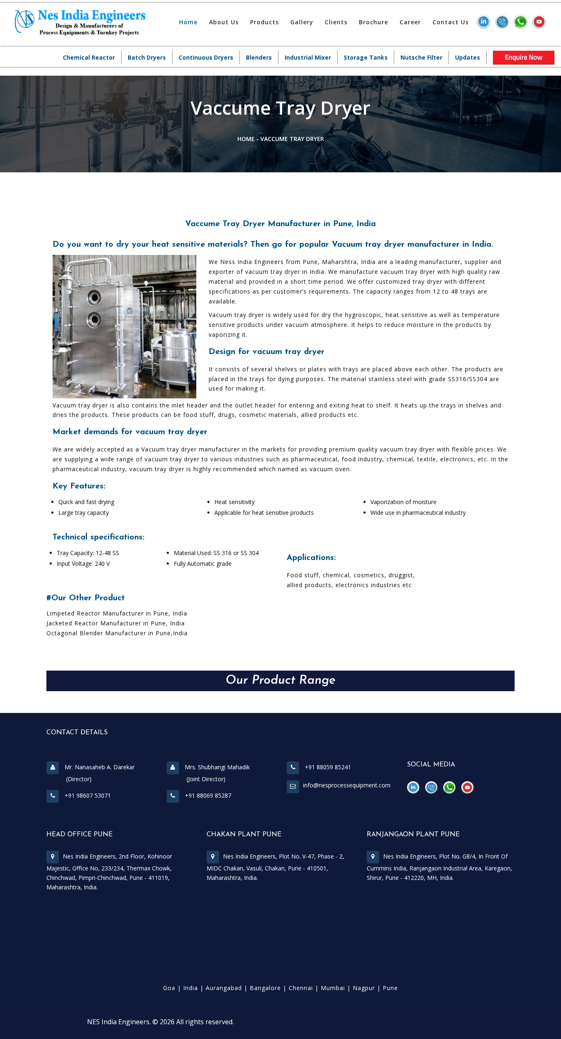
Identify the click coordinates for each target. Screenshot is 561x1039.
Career (410, 22)
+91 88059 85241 (327, 767)
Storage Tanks (366, 57)
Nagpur (364, 988)
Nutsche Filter (421, 57)
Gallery (301, 22)
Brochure (373, 22)
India (190, 988)
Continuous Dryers (206, 57)
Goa (169, 988)
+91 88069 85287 (207, 795)
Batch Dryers (147, 57)
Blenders (259, 57)
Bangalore (265, 988)
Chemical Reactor (89, 57)
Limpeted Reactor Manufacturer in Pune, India (116, 613)
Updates (467, 57)
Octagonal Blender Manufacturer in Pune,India (117, 633)
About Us (224, 22)
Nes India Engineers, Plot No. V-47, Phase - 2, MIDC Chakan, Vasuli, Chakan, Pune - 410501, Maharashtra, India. (275, 867)
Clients (336, 22)
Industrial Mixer (308, 57)
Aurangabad (224, 988)
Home (188, 22)
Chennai (301, 988)
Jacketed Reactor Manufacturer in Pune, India (115, 623)
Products (264, 22)
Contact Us (450, 22)
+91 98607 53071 (87, 795)
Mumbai (333, 988)
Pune (390, 988)
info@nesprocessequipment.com (347, 785)
